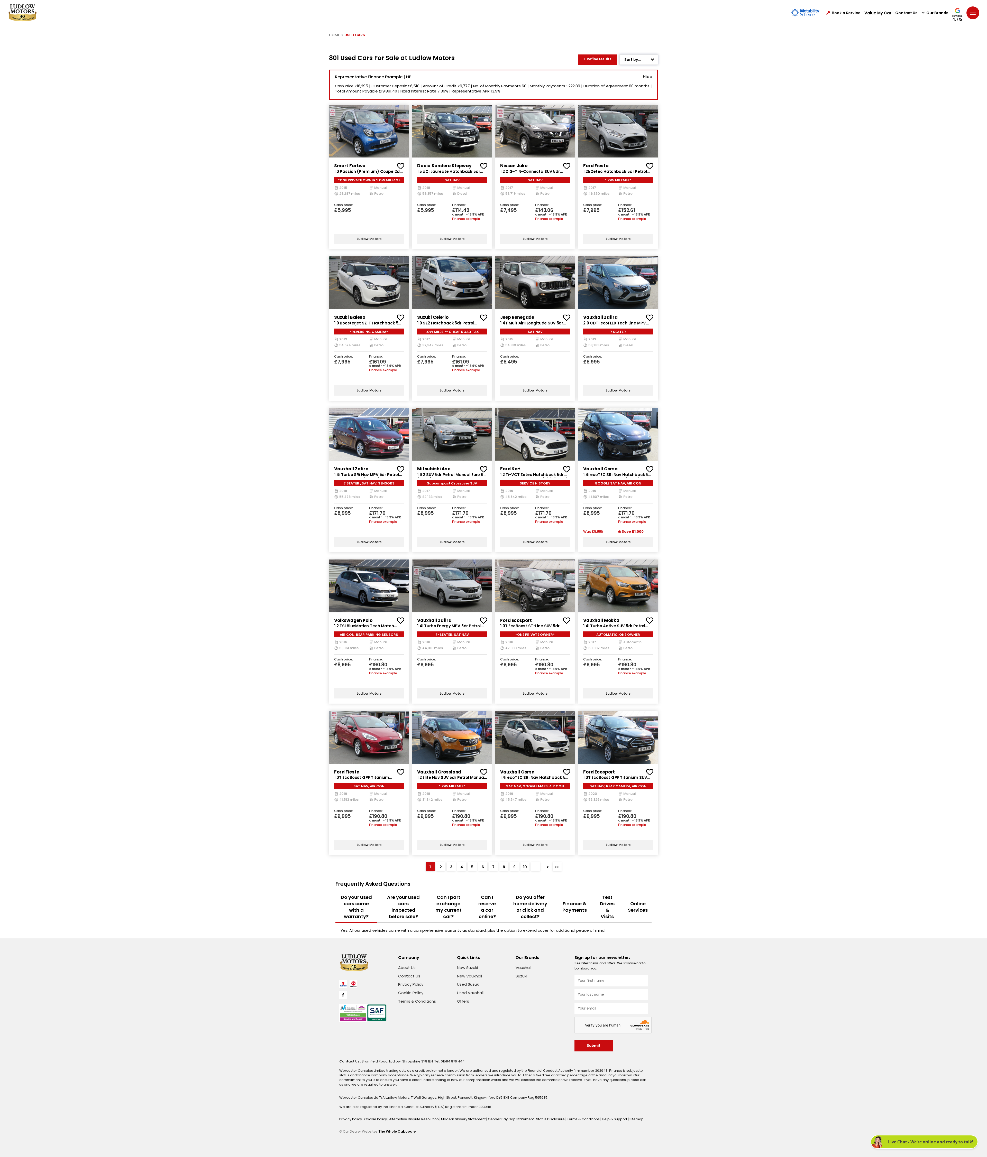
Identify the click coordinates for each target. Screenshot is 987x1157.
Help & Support (615, 1119)
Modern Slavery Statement (463, 1119)
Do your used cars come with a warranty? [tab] (356, 907)
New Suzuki (467, 967)
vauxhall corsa (600, 469)
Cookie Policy (410, 992)
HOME (334, 35)
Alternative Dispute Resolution (414, 1119)
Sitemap (636, 1119)
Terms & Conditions (417, 1001)
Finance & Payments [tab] (574, 906)
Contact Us (906, 13)
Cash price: (343, 205)
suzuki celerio (433, 317)
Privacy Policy (410, 984)
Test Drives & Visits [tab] (607, 907)
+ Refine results (597, 59)
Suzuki (521, 976)
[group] (369, 131)
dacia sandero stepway (444, 166)
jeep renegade (517, 317)
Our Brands (937, 13)
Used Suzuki (468, 984)
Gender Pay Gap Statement (511, 1119)
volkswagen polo (353, 620)
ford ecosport (516, 620)
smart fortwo (349, 166)
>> (557, 867)
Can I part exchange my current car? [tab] (448, 907)
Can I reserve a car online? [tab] (487, 907)
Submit (593, 1045)
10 (525, 867)
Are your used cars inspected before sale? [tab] (403, 907)
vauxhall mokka (601, 620)
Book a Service (846, 13)
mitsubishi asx (433, 469)
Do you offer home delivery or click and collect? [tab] (530, 907)
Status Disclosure (550, 1119)
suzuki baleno (349, 317)
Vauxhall (523, 967)
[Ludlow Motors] (22, 13)
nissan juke (513, 166)
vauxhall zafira (600, 317)
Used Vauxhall (470, 992)
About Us (407, 967)
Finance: (459, 205)
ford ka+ (510, 469)
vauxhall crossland (439, 772)
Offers (463, 1001)
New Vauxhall (469, 976)
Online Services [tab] (638, 906)
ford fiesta (595, 166)
